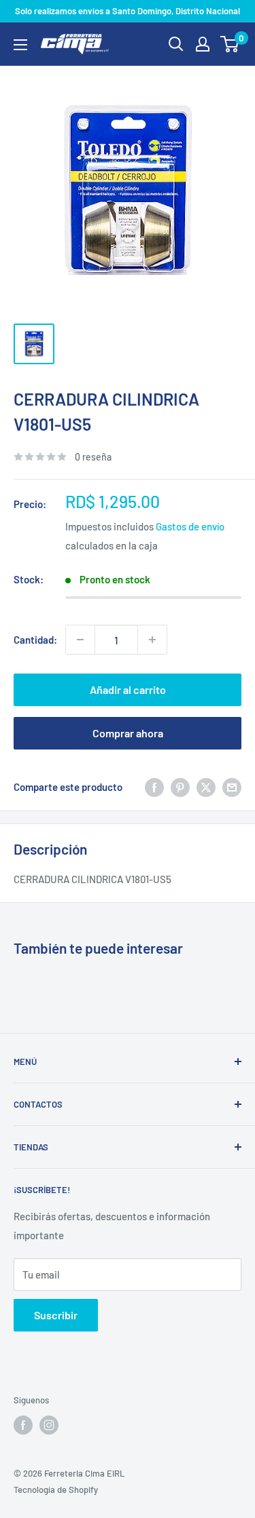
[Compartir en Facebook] (154, 787)
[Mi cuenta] (202, 44)
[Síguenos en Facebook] (23, 1425)
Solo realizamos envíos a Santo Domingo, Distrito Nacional (127, 10)
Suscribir (56, 1314)
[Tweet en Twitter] (206, 787)
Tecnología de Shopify (56, 1489)
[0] (230, 44)
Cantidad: (35, 640)
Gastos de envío (190, 526)
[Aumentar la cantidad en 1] (152, 639)
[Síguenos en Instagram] (48, 1425)
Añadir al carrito (128, 689)
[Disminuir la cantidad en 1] (80, 639)
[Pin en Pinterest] (180, 787)
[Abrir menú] (20, 44)
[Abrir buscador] (176, 44)
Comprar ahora (127, 732)
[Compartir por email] (231, 787)
